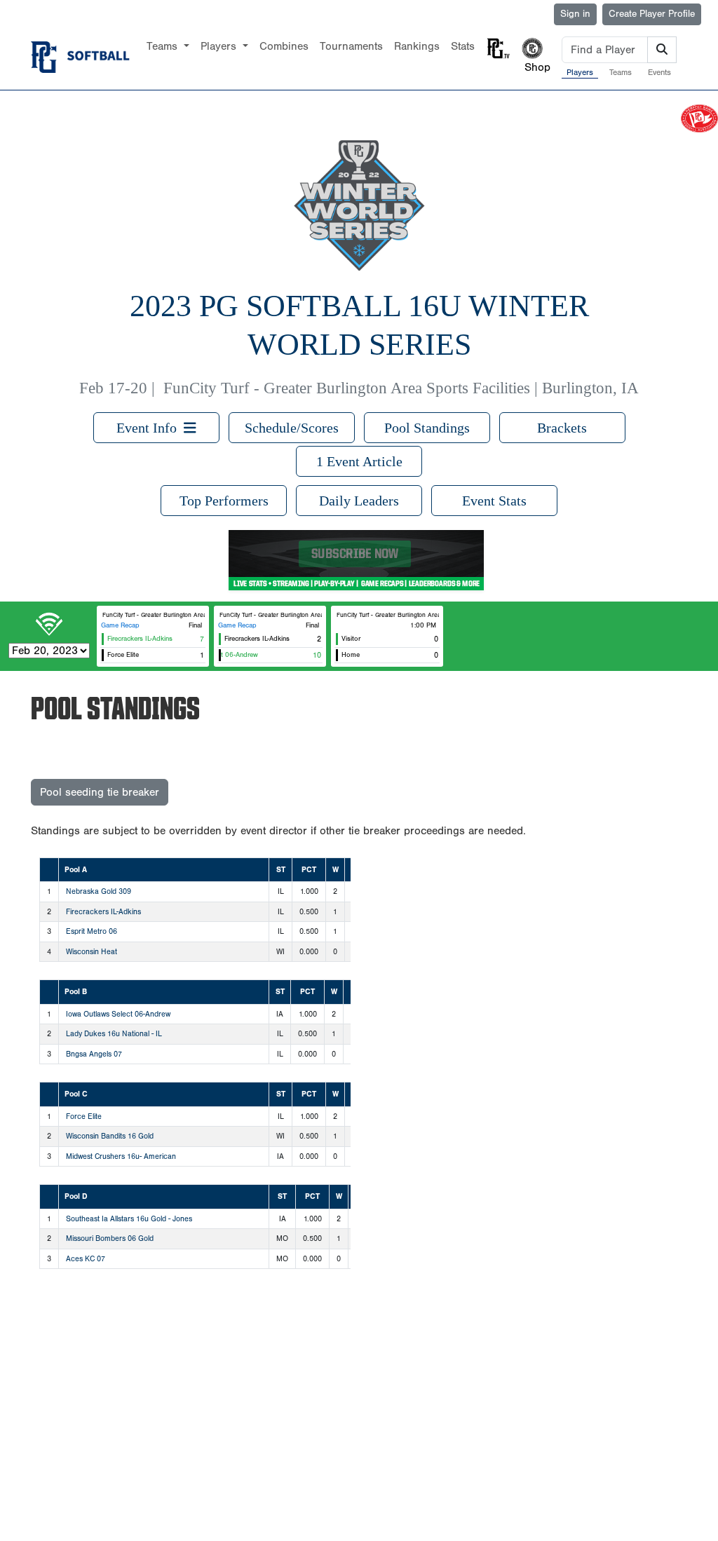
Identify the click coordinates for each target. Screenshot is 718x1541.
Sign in (575, 14)
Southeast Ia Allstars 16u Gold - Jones (129, 1218)
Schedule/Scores (292, 427)
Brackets (562, 427)
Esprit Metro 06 (91, 931)
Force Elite (84, 1116)
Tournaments (351, 46)
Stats (463, 46)
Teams (620, 72)
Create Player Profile (652, 14)
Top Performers (224, 500)
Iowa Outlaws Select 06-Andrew (118, 1014)
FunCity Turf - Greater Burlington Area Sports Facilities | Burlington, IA (401, 388)
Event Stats (494, 500)
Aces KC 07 (85, 1258)
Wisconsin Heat (91, 951)
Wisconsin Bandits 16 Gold (110, 1136)
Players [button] (220, 46)
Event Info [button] (150, 427)
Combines (284, 46)
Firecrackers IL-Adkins (103, 911)
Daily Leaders (359, 500)
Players (580, 72)
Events (659, 72)
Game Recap (120, 625)
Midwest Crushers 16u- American (121, 1156)
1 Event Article (359, 461)
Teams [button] (164, 46)
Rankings (417, 46)
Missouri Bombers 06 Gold (110, 1238)
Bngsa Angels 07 (94, 1054)
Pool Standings (427, 427)
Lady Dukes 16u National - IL (114, 1033)
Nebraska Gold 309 (98, 891)
